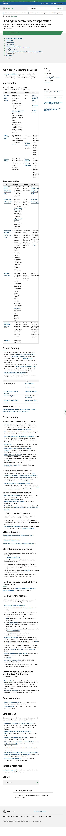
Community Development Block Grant (7, 324)
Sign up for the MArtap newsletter (27, 143)
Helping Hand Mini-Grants (6, 137)
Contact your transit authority (12, 660)
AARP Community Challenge (12, 495)
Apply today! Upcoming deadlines (14, 38)
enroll (28, 643)
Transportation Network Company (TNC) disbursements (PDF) (7, 190)
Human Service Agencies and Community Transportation (49, 13)
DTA (7, 618)
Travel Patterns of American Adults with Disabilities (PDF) (20, 748)
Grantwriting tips (10, 53)
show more (9, 59)
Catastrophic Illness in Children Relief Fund (22, 649)
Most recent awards (35, 106)
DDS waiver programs (13, 630)
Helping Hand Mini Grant (11, 74)
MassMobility (33, 13)
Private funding (10, 44)
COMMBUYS (7, 340)
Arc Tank (6, 424)
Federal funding (10, 42)
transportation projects (26, 432)
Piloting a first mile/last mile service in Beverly (35, 201)
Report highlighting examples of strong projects (35, 99)
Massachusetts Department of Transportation (15, 13)
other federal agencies (18, 356)
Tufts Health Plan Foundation (12, 454)
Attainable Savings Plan (11, 637)
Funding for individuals (11, 50)
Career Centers (13, 622)
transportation (14, 499)
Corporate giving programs (12, 526)
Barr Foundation (8, 432)
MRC (10, 633)
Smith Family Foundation (11, 448)
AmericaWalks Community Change (14, 501)
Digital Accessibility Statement (11, 816)
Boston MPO (17, 308)
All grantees (36, 245)
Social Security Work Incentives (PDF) (14, 605)
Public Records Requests (46, 816)
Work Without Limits (16, 608)
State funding (9, 40)
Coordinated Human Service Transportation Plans (18, 723)
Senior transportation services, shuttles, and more (35, 190)
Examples (8, 657)
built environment (19, 507)
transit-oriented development (28, 475)
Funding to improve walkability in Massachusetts (18, 48)
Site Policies (34, 816)
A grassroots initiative (10, 690)
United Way (7, 461)
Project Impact (28, 608)
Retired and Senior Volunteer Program (15, 372)
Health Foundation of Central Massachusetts (17, 483)
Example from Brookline (13, 557)
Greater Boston (25, 481)
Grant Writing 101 (9, 706)
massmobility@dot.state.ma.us (52, 78)
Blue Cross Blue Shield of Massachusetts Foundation (19, 436)
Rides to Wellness (29, 383)
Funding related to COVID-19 (12, 465)
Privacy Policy (25, 816)
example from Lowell (28, 528)
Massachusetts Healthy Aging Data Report (16, 737)
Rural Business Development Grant (26, 366)
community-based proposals (22, 477)
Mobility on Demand (30, 387)
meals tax (27, 570)
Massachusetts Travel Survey (12, 758)
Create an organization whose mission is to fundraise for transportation (24, 51)
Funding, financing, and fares (11, 770)
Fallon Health (8, 444)
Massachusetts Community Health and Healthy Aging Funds (7, 234)
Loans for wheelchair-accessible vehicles (15, 653)
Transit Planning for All (9, 396)
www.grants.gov (27, 358)
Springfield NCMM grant (31, 391)
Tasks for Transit (9, 681)
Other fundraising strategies (13, 46)
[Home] (3, 13)
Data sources (9, 55)
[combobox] (45, 8)
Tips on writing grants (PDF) (12, 702)
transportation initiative (24, 429)
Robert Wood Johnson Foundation (13, 506)
